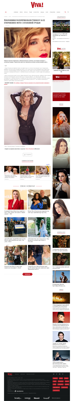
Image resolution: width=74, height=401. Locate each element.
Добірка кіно (61, 232)
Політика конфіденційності (23, 393)
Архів (10, 16)
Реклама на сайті (31, 374)
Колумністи (56, 390)
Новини (55, 378)
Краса (66, 378)
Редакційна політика (32, 393)
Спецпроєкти (61, 17)
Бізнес (67, 384)
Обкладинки (56, 387)
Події (55, 381)
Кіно (55, 384)
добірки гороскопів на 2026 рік (61, 71)
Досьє (61, 104)
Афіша (61, 289)
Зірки (61, 378)
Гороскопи (64, 387)
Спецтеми (60, 384)
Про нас (17, 374)
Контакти (22, 374)
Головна (5, 16)
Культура (61, 381)
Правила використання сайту (13, 393)
